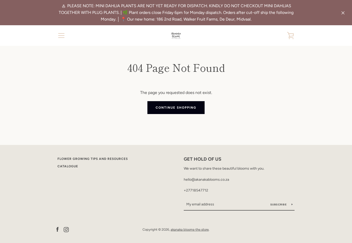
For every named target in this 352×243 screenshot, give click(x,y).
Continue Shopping (176, 107)
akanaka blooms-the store (190, 229)
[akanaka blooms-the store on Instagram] (66, 229)
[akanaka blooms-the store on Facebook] (57, 229)
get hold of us (202, 159)
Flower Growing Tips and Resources (92, 159)
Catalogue (67, 166)
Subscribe (279, 204)
